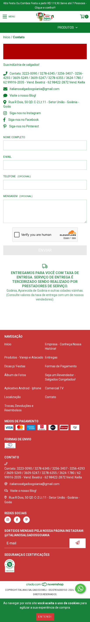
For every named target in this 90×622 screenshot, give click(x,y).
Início (6, 37)
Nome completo (14, 137)
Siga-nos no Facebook (23, 119)
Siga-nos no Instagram (25, 113)
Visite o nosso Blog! (23, 95)
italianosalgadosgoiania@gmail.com (34, 89)
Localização (12, 397)
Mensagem (18, 196)
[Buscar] (38, 28)
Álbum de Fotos (15, 375)
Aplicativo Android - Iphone (22, 388)
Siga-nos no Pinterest (24, 126)
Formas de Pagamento (61, 366)
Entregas (51, 357)
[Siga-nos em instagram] (7, 519)
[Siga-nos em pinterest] (26, 519)
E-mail (7, 156)
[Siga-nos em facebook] (17, 519)
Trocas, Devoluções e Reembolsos (18, 408)
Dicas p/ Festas (14, 366)
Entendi (45, 616)
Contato (50, 397)
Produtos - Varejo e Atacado (23, 357)
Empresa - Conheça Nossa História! (63, 346)
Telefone (17, 176)
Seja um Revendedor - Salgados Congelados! (60, 377)
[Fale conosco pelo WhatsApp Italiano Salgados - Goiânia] (80, 588)
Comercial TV (54, 388)
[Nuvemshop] (45, 585)
